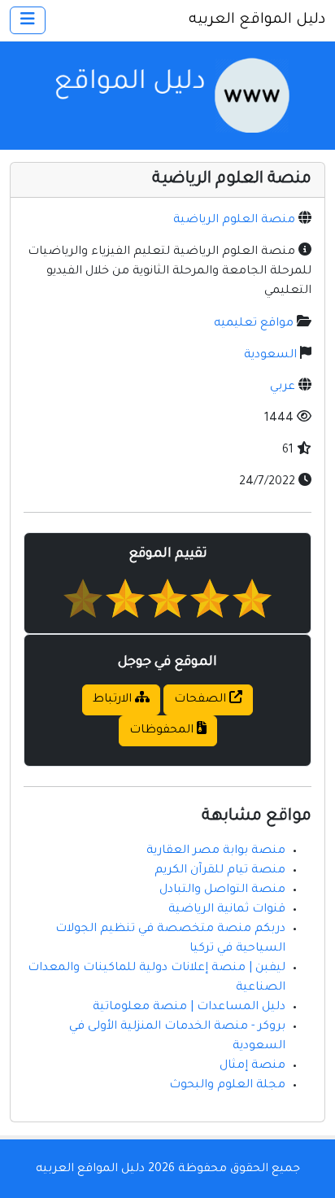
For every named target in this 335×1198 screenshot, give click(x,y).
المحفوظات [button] (163, 730)
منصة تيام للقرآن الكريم (219, 870)
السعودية (270, 355)
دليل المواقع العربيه (257, 20)
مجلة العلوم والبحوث (227, 1085)
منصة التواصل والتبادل (222, 890)
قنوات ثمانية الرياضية (226, 909)
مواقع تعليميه (254, 323)
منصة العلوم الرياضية (234, 220)
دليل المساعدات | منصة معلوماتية (189, 1007)
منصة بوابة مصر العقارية (215, 851)
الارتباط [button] (114, 699)
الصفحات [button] (201, 699)
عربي (282, 387)
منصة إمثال (252, 1066)
